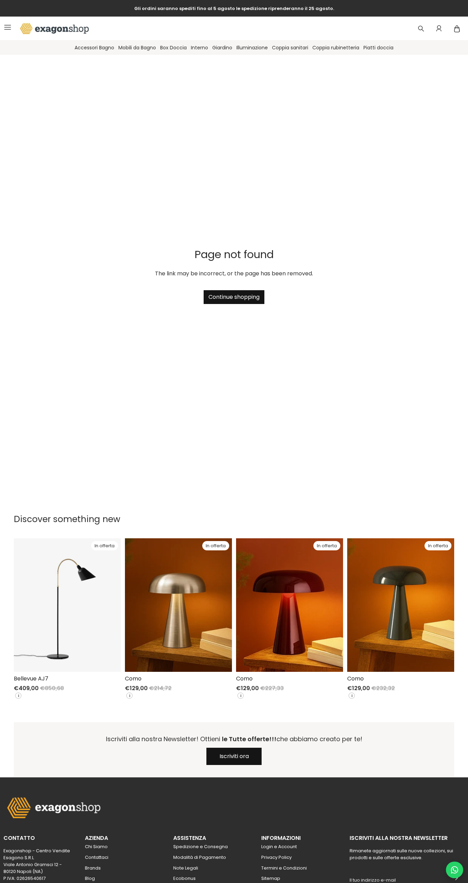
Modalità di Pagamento (199, 857)
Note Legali (185, 868)
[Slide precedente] (24, 604)
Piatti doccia (378, 47)
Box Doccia (173, 47)
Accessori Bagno (94, 47)
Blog (90, 878)
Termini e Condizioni (284, 868)
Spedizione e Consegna (200, 846)
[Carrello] (457, 28)
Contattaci (96, 857)
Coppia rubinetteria (335, 47)
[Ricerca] (421, 28)
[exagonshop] (51, 28)
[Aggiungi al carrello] (110, 661)
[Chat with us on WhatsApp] (454, 870)
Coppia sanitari (290, 47)
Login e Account (279, 846)
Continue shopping (234, 297)
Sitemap (270, 878)
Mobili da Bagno (137, 47)
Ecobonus (184, 878)
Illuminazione (252, 47)
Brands (93, 868)
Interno (199, 47)
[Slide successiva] (110, 604)
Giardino (222, 47)
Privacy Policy (276, 857)
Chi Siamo (96, 846)
